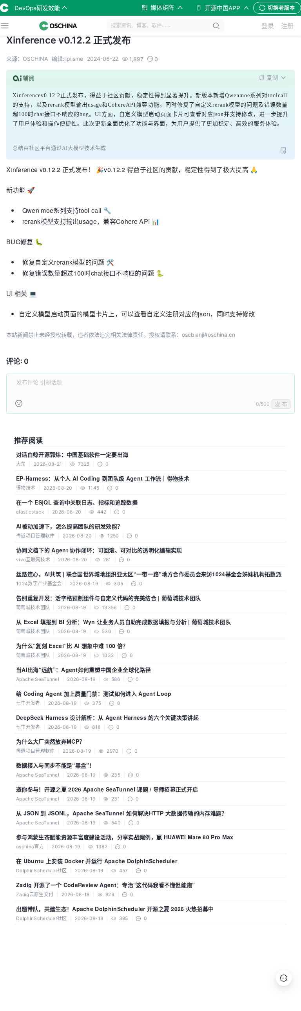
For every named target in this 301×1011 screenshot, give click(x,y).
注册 (287, 26)
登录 (267, 26)
